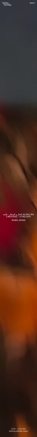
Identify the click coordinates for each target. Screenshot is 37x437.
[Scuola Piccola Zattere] (6, 4)
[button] (32, 3)
